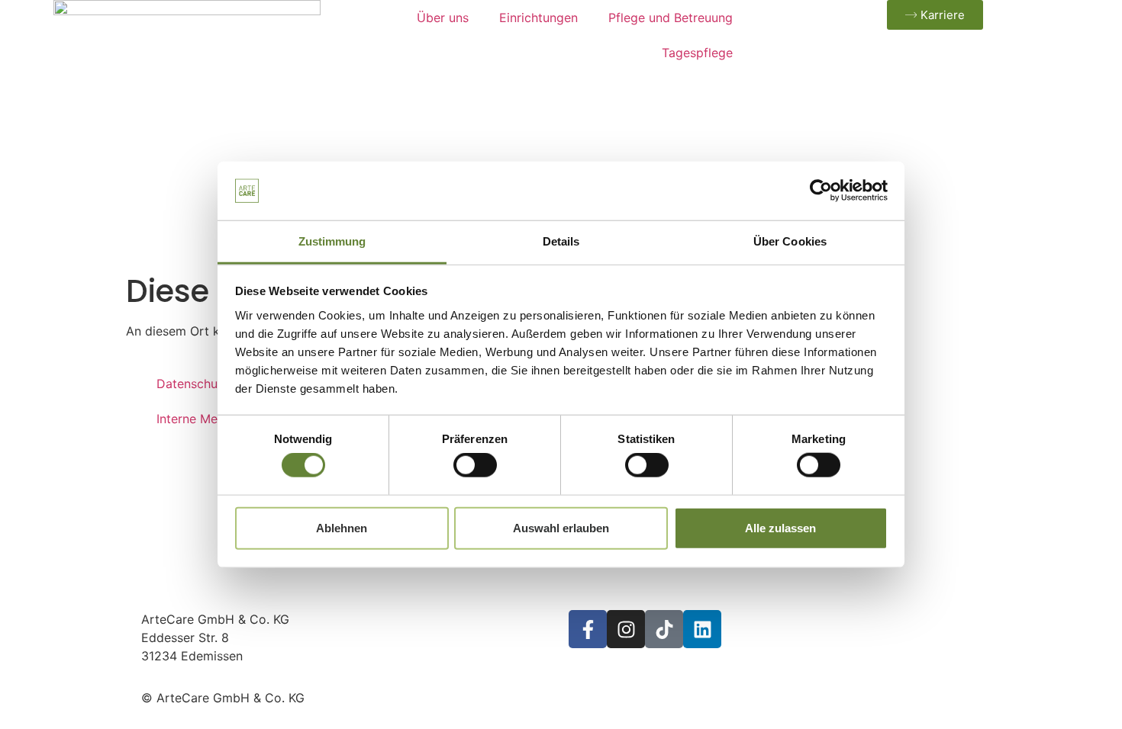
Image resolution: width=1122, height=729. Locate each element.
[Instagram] (626, 629)
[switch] (475, 465)
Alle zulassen (780, 527)
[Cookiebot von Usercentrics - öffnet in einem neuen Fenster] (821, 190)
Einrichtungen (538, 17)
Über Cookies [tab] (790, 241)
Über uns (443, 17)
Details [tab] (561, 241)
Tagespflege (697, 52)
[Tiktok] (664, 629)
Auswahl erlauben (561, 527)
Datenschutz (192, 383)
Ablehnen (341, 527)
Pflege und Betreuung (670, 17)
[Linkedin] (702, 629)
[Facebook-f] (588, 629)
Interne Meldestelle (211, 418)
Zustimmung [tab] (332, 241)
